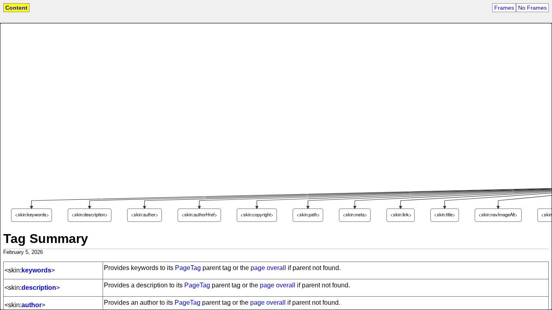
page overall (268, 267)
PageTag (188, 267)
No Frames (532, 7)
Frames (504, 7)
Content (16, 7)
